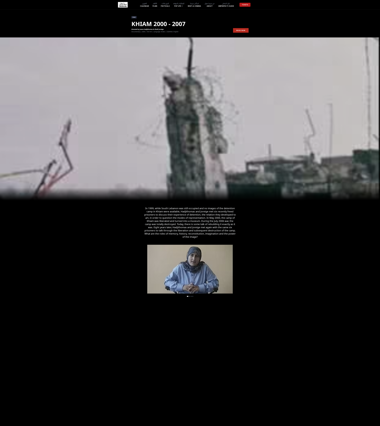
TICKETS (245, 5)
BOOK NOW (240, 30)
